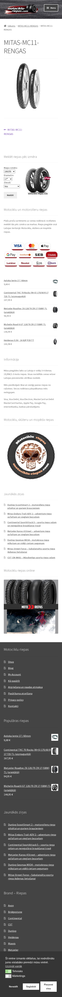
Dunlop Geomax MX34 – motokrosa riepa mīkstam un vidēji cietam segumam (28, 542)
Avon (11, 905)
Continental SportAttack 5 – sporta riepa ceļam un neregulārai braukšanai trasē (32, 524)
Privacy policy (15, 699)
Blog (11, 668)
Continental (15, 918)
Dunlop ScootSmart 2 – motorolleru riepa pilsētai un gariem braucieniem (28, 506)
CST (10, 924)
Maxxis (12, 943)
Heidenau (13, 937)
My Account (14, 674)
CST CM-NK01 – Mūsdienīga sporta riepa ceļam (31, 557)
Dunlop (12, 930)
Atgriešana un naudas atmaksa (25, 687)
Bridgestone (15, 911)
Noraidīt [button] (13, 986)
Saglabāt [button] (31, 986)
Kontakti (13, 706)
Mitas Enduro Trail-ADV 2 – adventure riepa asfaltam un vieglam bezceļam (29, 515)
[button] (8, 971)
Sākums (11, 25)
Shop (11, 661)
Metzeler (13, 949)
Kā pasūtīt (14, 680)
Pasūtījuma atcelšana (20, 693)
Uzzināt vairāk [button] (13, 966)
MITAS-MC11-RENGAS (28, 25)
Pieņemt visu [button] (48, 986)
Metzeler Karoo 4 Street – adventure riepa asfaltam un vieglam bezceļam (28, 533)
